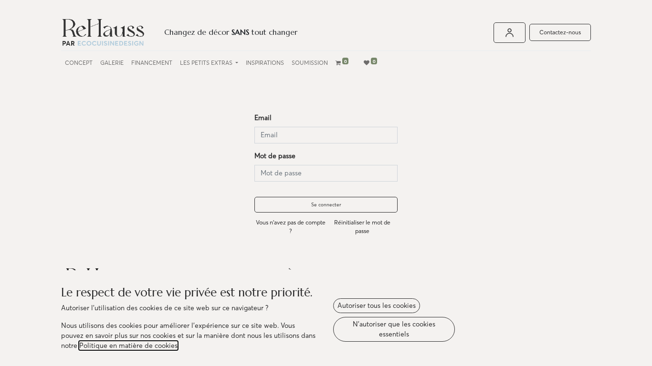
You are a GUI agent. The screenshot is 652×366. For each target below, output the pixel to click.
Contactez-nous (560, 32)
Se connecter (326, 205)
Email (263, 117)
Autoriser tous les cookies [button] (376, 305)
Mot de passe (274, 156)
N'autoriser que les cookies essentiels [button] (394, 329)
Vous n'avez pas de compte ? (291, 226)
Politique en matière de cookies (128, 345)
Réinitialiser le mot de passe (362, 226)
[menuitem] (78, 63)
